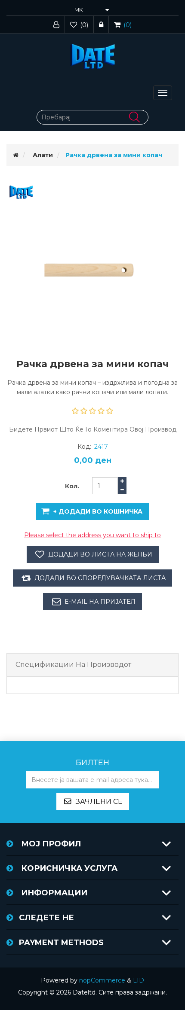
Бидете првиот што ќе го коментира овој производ (92, 429)
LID (138, 980)
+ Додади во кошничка (97, 511)
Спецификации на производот (73, 664)
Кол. (72, 486)
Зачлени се (99, 801)
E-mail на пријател (100, 601)
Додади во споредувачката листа (100, 578)
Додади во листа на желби (100, 554)
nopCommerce (102, 980)
